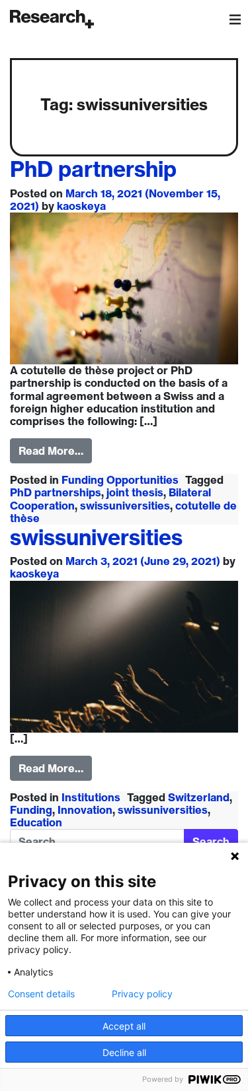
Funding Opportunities (120, 479)
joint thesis (134, 492)
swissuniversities (125, 505)
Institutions (91, 797)
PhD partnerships (55, 492)
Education (36, 822)
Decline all (124, 1052)
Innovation (85, 809)
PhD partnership (93, 169)
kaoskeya (81, 206)
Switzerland (198, 797)
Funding (31, 809)
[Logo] (52, 19)
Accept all (124, 1026)
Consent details (41, 994)
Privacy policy (142, 994)
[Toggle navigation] (235, 19)
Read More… (51, 450)
